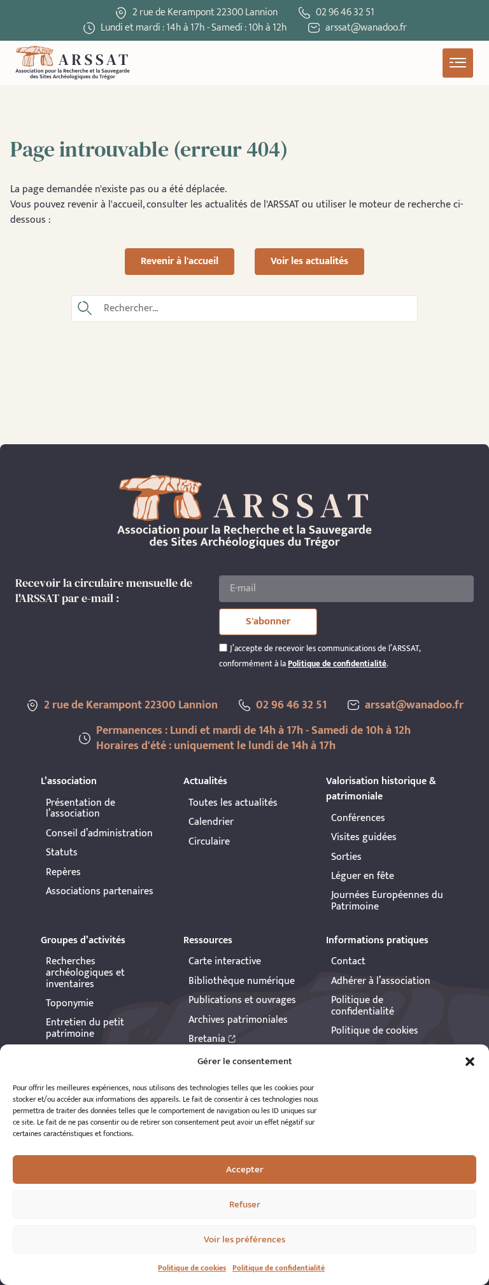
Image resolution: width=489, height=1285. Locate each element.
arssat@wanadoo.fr (414, 705)
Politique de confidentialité (278, 1267)
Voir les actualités (309, 261)
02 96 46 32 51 (345, 12)
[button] (470, 1061)
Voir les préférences (244, 1239)
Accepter (245, 1169)
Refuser (244, 1204)
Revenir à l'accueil (179, 261)
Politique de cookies (192, 1267)
